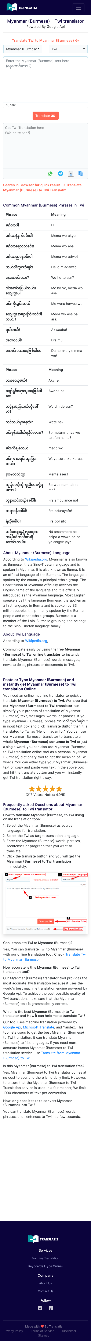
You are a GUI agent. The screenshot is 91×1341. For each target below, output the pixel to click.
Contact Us (45, 1291)
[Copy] (81, 173)
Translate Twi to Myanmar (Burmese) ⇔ (45, 40)
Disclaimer (69, 1331)
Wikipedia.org (36, 559)
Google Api (12, 1027)
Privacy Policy (13, 1331)
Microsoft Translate (38, 1027)
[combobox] (22, 49)
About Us (45, 1283)
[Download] (71, 173)
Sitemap (44, 1335)
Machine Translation (51, 1258)
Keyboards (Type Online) (45, 1266)
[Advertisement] (45, 1168)
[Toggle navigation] (78, 7)
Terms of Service (42, 1331)
